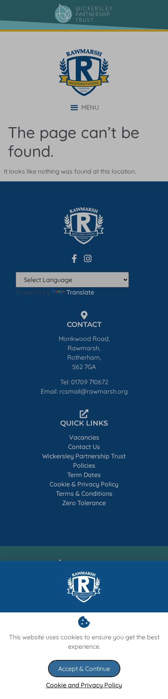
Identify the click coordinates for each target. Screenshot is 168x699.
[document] (84, 349)
